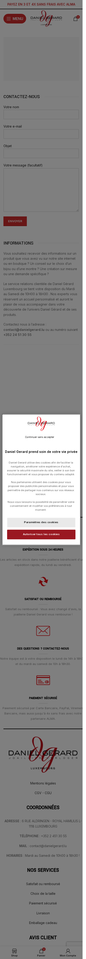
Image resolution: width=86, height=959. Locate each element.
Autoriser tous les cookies (41, 534)
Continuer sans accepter (39, 437)
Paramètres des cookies (41, 522)
